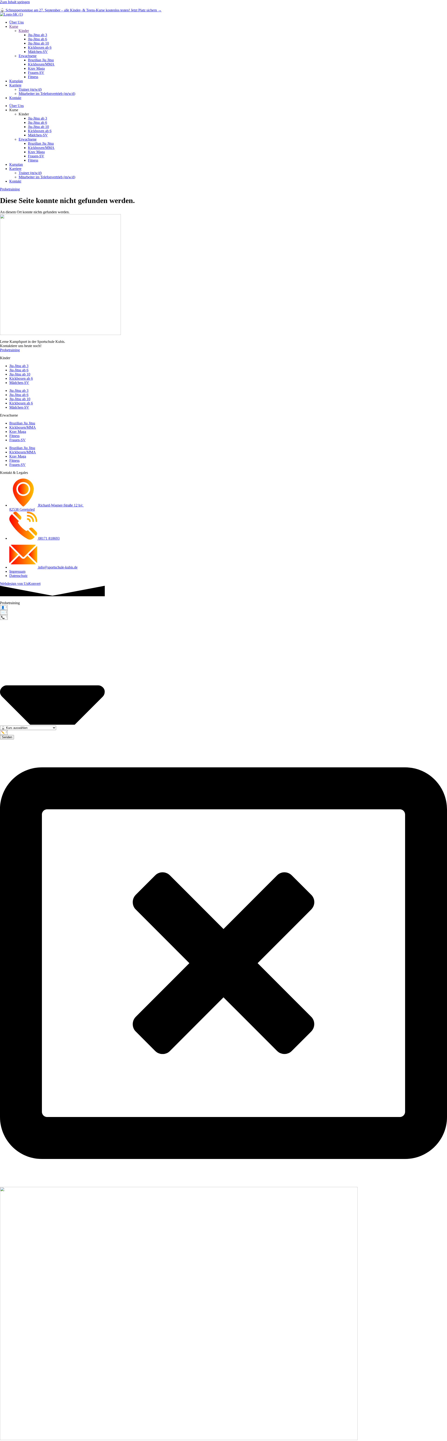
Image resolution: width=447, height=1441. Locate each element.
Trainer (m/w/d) (30, 89)
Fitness (33, 77)
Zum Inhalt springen (15, 2)
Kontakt (15, 98)
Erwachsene (28, 56)
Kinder (24, 31)
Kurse (13, 26)
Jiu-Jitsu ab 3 (37, 35)
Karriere (15, 85)
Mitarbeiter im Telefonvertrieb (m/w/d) (47, 94)
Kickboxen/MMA (41, 64)
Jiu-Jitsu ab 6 (37, 39)
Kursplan (16, 81)
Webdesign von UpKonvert (20, 584)
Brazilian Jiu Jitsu (41, 60)
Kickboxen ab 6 (39, 47)
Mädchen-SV (38, 52)
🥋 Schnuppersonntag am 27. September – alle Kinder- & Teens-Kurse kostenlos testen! (81, 10)
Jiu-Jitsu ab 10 (38, 43)
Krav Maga (36, 68)
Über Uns (16, 22)
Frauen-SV (36, 73)
